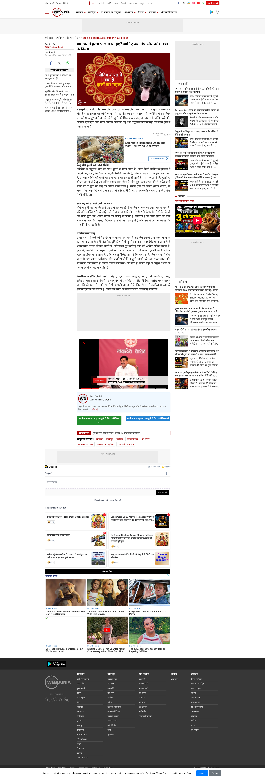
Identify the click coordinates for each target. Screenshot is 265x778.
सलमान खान (112, 720)
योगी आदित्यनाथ (83, 679)
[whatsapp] (67, 62)
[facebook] (179, 3)
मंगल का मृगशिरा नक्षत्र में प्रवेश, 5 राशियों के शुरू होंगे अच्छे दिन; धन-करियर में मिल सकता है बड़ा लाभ (196, 176)
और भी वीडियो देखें (184, 201)
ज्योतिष (152, 12)
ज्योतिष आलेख (71, 37)
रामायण (142, 697)
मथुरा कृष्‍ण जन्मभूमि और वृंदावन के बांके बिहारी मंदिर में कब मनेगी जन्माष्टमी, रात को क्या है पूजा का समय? (58, 101)
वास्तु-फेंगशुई (195, 702)
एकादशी (142, 679)
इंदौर (78, 702)
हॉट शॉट (111, 683)
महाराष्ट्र (79, 725)
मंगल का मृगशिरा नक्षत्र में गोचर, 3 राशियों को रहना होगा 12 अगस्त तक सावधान (197, 90)
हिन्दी (93, 3)
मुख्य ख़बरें (81, 688)
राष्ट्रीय (79, 692)
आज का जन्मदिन (197, 683)
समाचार (79, 12)
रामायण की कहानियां (105, 444)
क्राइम (79, 743)
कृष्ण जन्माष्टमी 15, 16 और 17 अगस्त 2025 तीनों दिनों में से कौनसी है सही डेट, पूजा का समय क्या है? (58, 109)
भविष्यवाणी (143, 683)
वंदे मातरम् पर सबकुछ (111, 12)
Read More (100, 380)
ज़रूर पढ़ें (183, 83)
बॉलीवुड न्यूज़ (112, 679)
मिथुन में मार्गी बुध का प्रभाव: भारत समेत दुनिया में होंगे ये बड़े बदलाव (196, 133)
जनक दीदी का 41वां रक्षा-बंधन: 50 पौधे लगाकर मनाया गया (196, 331)
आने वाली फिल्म (114, 711)
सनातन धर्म (143, 688)
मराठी (116, 3)
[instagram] (193, 3)
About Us (62, 768)
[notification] (217, 12)
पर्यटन (110, 702)
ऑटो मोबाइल (82, 739)
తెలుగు (123, 3)
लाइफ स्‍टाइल (132, 439)
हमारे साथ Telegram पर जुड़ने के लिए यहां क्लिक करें (148, 418)
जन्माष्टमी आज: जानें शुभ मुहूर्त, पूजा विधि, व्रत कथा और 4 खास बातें (58, 85)
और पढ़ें (95, 409)
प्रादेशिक (80, 706)
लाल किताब (195, 697)
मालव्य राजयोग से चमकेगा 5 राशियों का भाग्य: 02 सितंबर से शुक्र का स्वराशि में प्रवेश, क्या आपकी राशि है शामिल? (197, 352)
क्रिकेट (141, 12)
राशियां (193, 692)
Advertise (72, 768)
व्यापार (79, 753)
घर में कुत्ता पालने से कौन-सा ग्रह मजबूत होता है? (58, 76)
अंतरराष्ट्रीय (81, 697)
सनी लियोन (112, 725)
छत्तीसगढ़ (80, 716)
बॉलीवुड (92, 12)
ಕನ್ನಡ (142, 3)
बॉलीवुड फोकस (113, 716)
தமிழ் (109, 3)
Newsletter (211, 3)
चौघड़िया (194, 716)
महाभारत (142, 702)
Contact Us (95, 768)
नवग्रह (193, 725)
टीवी (109, 729)
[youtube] (198, 3)
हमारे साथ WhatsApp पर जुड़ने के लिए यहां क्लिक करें (99, 420)
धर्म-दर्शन (142, 711)
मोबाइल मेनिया (82, 757)
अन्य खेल (174, 679)
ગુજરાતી (150, 3)
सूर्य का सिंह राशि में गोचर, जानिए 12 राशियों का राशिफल (116, 433)
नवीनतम (182, 282)
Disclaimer (83, 768)
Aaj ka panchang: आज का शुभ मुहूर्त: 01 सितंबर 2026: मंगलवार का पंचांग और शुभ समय (196, 288)
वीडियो (181, 196)
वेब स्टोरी (111, 688)
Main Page (50, 768)
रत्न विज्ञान (194, 729)
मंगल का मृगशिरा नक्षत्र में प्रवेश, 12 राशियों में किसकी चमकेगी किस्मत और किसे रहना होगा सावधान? (195, 154)
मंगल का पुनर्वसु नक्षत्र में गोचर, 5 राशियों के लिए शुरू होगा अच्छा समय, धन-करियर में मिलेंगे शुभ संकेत (196, 374)
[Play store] (212, 12)
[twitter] (184, 3)
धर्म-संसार (128, 12)
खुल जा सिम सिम (114, 706)
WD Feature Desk (54, 47)
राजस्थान (80, 729)
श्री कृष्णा (142, 692)
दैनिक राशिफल (196, 679)
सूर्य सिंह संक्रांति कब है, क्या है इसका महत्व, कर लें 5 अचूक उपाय (59, 93)
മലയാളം (133, 3)
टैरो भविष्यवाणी (197, 706)
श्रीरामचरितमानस (169, 12)
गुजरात (79, 720)
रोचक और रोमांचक (126, 444)
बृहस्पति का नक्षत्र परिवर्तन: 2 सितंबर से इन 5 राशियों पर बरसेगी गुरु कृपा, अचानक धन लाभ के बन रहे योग (196, 310)
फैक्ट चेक (80, 748)
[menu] (47, 12)
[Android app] (56, 664)
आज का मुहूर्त (196, 688)
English (100, 3)
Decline (215, 773)
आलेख (110, 697)
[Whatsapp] (203, 3)
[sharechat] (188, 3)
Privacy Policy (108, 768)
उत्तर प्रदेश (80, 683)
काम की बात (82, 734)
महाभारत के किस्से (85, 444)
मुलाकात (111, 734)
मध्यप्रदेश (80, 711)
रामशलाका (195, 711)
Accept (202, 773)
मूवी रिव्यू (111, 692)
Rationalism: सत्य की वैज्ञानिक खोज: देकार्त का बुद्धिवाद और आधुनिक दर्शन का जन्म (197, 111)
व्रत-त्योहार (143, 706)
